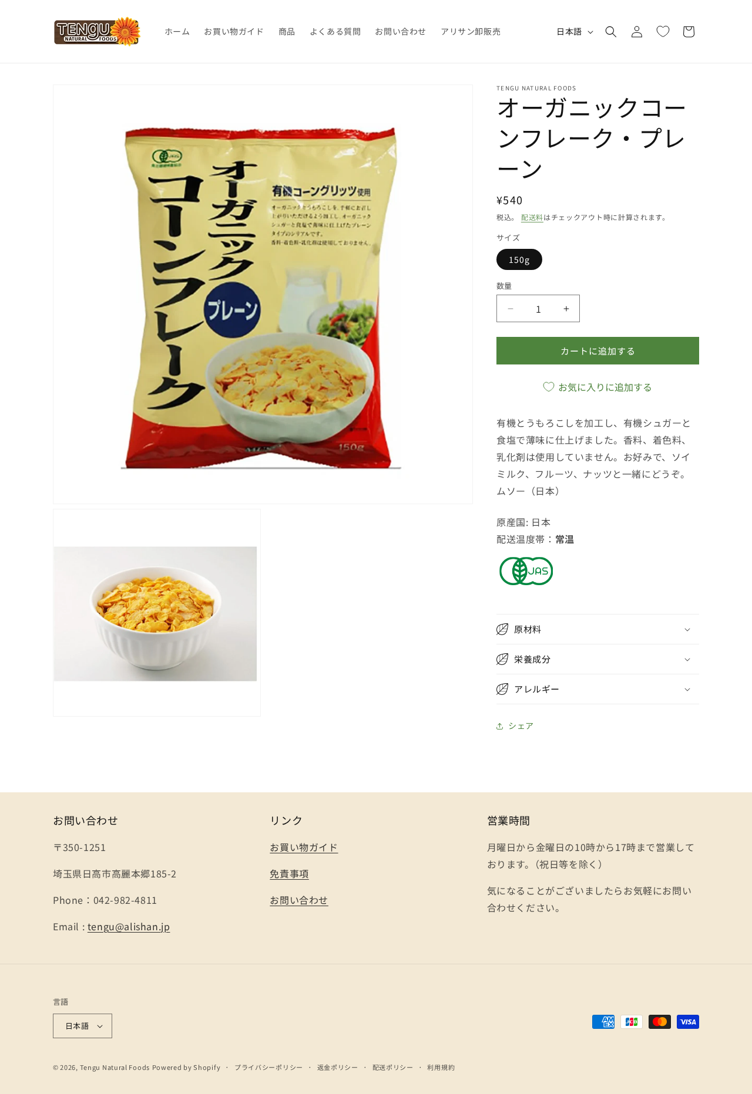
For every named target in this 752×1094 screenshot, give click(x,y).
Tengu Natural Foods (115, 1067)
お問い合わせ (299, 900)
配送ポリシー (393, 1067)
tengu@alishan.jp (129, 926)
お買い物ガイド (304, 847)
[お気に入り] (663, 32)
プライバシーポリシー (268, 1067)
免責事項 (289, 873)
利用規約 (441, 1067)
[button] (611, 32)
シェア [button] (521, 725)
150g (519, 259)
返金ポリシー (337, 1067)
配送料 (532, 217)
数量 (504, 285)
